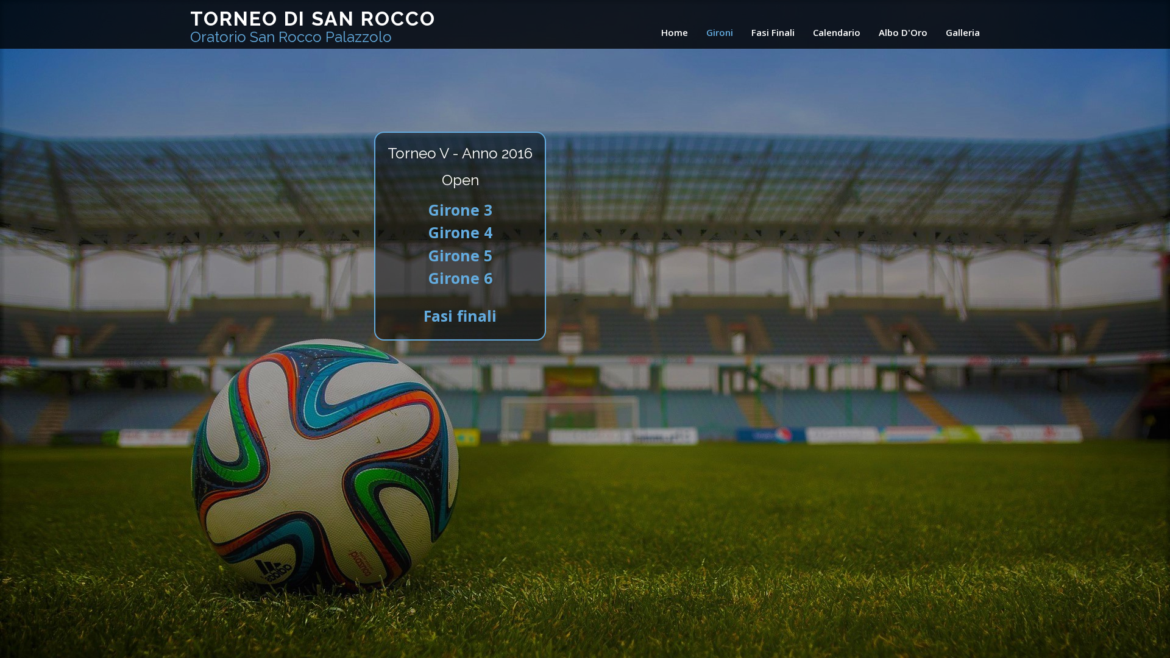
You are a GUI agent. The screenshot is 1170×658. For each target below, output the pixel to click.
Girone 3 (460, 209)
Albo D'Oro (903, 32)
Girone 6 (460, 277)
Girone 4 (460, 232)
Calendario (836, 32)
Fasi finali (460, 315)
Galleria (963, 32)
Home (674, 32)
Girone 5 (460, 255)
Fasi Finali (773, 32)
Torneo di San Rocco (313, 26)
